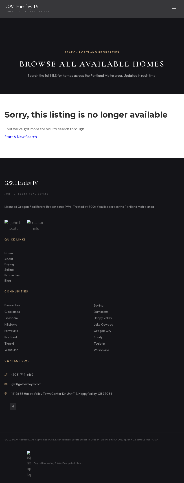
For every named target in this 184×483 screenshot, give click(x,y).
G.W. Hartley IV (22, 6)
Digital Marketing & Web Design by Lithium (58, 463)
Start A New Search (20, 136)
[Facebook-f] (13, 406)
